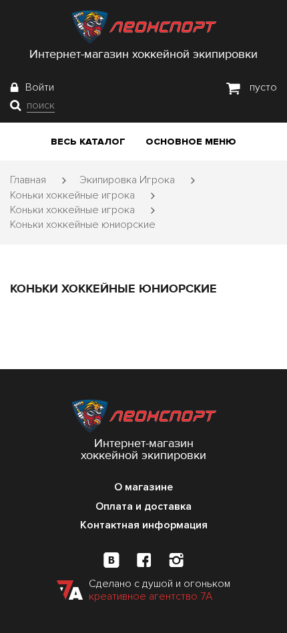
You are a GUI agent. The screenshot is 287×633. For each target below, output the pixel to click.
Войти (39, 87)
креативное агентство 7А (150, 596)
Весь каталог (88, 141)
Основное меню (191, 141)
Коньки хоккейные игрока (72, 195)
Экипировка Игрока (127, 180)
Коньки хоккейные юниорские (83, 224)
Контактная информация (144, 525)
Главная (28, 180)
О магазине (143, 487)
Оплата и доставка (143, 506)
